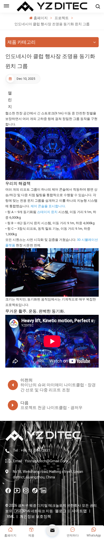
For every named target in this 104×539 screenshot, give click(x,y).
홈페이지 (40, 18)
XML (10, 516)
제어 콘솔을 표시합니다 (48, 206)
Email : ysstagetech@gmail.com (40, 461)
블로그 (60, 511)
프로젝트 (62, 18)
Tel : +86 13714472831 (31, 450)
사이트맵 (80, 511)
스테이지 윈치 (47, 212)
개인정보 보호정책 (35, 516)
